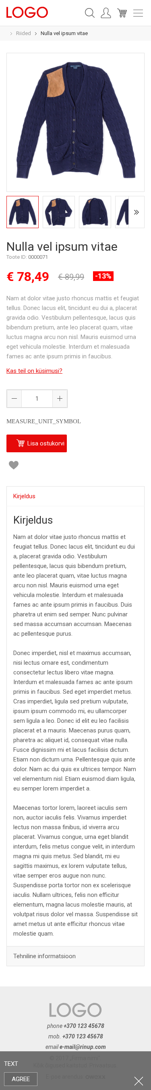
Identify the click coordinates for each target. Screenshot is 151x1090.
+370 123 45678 (84, 1026)
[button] (59, 398)
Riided (23, 33)
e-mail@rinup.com (83, 1047)
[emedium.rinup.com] (27, 11)
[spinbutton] (37, 399)
